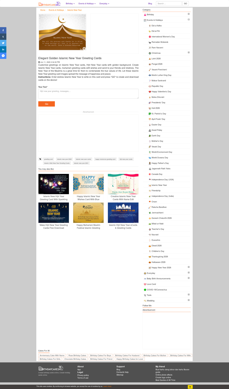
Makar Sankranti (159, 80)
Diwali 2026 (157, 245)
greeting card (48, 159)
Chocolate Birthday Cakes (75, 359)
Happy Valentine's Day (161, 91)
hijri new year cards (126, 159)
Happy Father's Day (160, 163)
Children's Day (158, 251)
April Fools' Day (158, 119)
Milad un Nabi (157, 223)
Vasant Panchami (159, 69)
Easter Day (156, 124)
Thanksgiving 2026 (160, 256)
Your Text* (42, 87)
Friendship (156, 190)
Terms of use (82, 377)
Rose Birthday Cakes (77, 355)
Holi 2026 (156, 108)
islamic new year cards (83, 159)
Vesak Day (156, 146)
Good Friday (157, 130)
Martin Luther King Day (161, 75)
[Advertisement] (114, 34)
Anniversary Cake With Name (52, 355)
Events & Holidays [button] (86, 3)
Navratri (155, 234)
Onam (154, 201)
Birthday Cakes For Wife (180, 355)
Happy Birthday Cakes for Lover (129, 359)
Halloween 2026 (158, 262)
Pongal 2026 (157, 63)
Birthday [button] (69, 3)
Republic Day (157, 86)
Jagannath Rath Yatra (161, 168)
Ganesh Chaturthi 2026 (162, 218)
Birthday (150, 14)
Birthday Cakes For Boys (100, 355)
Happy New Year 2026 (161, 267)
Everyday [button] (104, 3)
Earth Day (156, 135)
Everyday (151, 273)
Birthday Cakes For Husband (127, 355)
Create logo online (163, 377)
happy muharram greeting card (105, 159)
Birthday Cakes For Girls (50, 359)
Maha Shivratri (158, 97)
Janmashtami (157, 212)
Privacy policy (83, 375)
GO (185, 3)
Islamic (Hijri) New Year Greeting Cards (57, 163)
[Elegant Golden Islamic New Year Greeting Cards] (62, 32)
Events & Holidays (155, 20)
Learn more (107, 386)
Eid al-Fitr (156, 31)
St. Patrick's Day (159, 113)
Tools (149, 295)
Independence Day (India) (163, 196)
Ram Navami (157, 47)
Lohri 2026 (156, 58)
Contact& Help (122, 372)
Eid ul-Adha (157, 25)
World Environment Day (162, 151)
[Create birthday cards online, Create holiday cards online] (50, 3)
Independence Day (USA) (163, 179)
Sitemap (119, 374)
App (79, 369)
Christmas (156, 52)
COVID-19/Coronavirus (157, 289)
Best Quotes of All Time (165, 380)
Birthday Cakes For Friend (101, 359)
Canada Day (157, 174)
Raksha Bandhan (159, 207)
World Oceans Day (160, 157)
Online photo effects (164, 374)
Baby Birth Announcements (159, 278)
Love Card (151, 284)
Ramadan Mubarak (160, 42)
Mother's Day (157, 141)
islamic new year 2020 (64, 159)
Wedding (150, 300)
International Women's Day (163, 36)
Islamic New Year (159, 185)
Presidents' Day (158, 102)
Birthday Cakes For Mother (155, 355)
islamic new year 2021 (81, 163)
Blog (150, 3)
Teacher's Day (158, 229)
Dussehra (156, 240)
